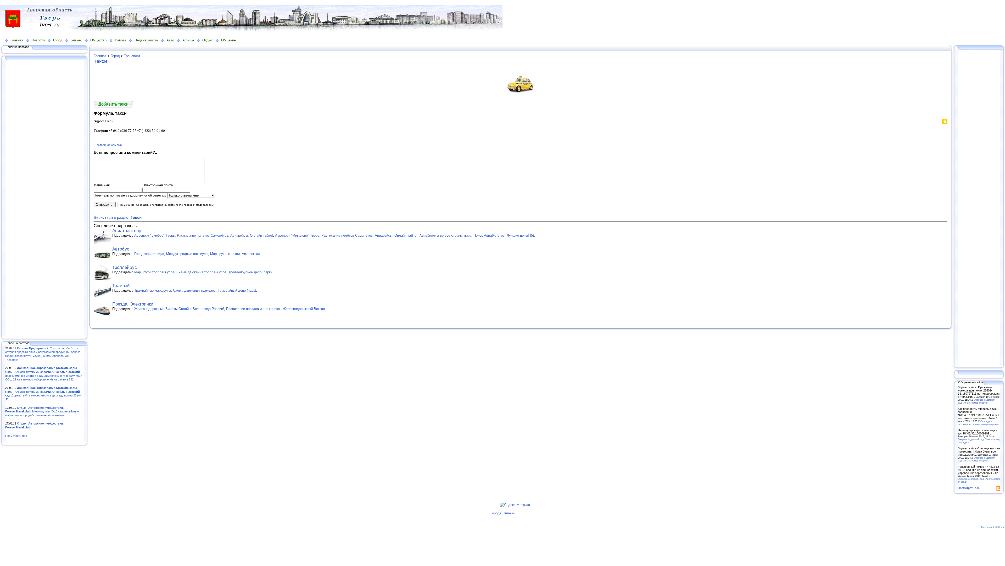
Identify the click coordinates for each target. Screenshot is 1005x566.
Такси (100, 61)
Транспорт (132, 56)
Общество (98, 40)
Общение (228, 40)
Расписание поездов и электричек (253, 309)
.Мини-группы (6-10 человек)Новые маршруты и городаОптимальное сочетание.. (42, 411)
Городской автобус (149, 254)
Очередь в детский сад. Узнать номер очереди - (976, 401)
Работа (120, 40)
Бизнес (76, 40)
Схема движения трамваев (194, 290)
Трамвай (121, 285)
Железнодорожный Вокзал (304, 309)
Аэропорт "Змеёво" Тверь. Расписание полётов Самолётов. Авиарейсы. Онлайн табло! (203, 235)
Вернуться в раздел (118, 217)
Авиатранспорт (127, 230)
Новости (38, 40)
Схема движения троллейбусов (201, 272)
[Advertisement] (44, 198)
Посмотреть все (16, 435)
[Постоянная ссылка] (108, 144)
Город (57, 40)
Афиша (188, 40)
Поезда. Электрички (132, 304)
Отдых (207, 40)
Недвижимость (146, 40)
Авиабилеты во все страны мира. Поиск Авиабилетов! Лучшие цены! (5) (477, 235)
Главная (16, 40)
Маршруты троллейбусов (154, 272)
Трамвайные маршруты (152, 290)
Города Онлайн (502, 513)
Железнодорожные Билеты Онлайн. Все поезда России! (179, 309)
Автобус (120, 249)
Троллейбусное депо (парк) (250, 272)
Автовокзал (251, 254)
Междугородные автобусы (187, 254)
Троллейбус (124, 267)
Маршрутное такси (225, 254)
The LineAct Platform (992, 527)
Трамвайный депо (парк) (237, 290)
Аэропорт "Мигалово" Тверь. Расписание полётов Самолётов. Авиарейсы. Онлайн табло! (346, 235)
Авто (170, 40)
